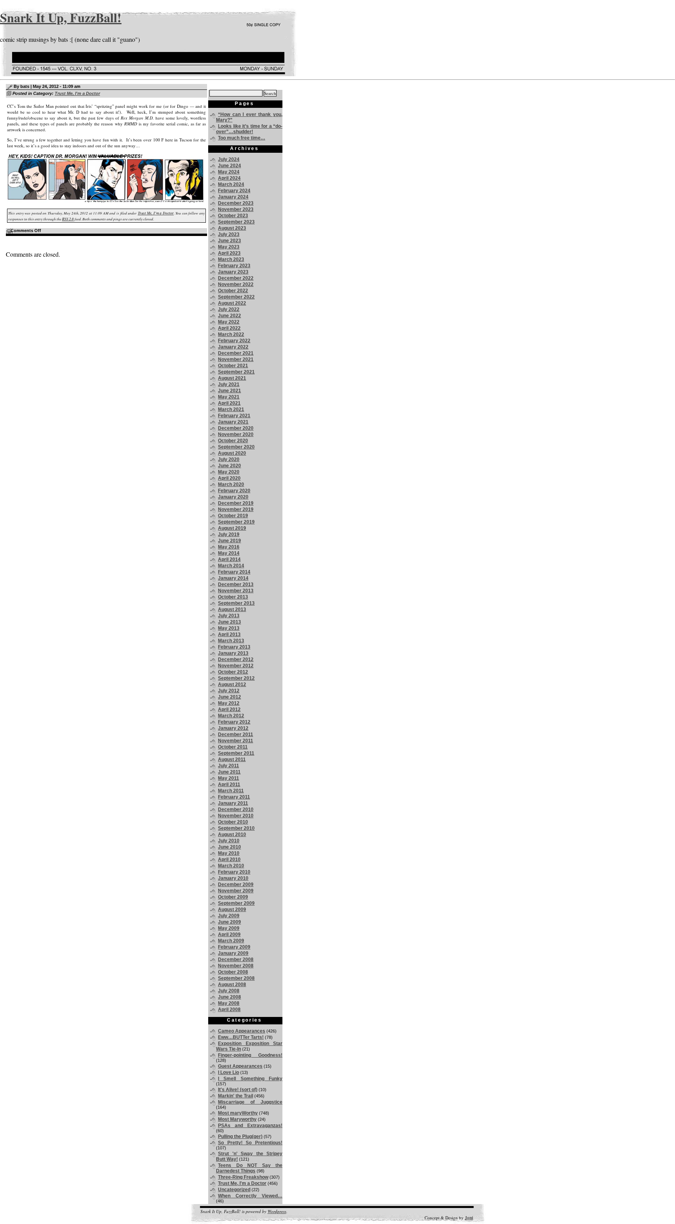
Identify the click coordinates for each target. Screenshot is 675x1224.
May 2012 (228, 703)
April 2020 (229, 478)
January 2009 (233, 953)
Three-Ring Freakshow (243, 1177)
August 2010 (232, 834)
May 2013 (228, 628)
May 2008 (228, 1003)
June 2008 (229, 997)
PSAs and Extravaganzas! (250, 1125)
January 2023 (233, 272)
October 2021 (233, 365)
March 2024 (231, 184)
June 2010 (229, 847)
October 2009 (233, 897)
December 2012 (236, 659)
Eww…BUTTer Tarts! (241, 1037)
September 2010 (236, 828)
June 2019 (229, 540)
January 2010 (233, 878)
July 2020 (228, 459)
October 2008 (233, 972)
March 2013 (231, 640)
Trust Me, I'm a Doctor (77, 93)
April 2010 (229, 859)
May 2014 (228, 553)
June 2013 (229, 622)
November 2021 (236, 359)
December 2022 (236, 278)
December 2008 (236, 959)
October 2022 (233, 290)
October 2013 (233, 597)
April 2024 (229, 178)
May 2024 (228, 172)
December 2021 (236, 353)
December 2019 (236, 503)
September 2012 (236, 678)
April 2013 (229, 634)
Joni (469, 1218)
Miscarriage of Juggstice (250, 1102)
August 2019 (232, 528)
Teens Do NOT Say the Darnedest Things (249, 1168)
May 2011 (228, 778)
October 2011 (233, 747)
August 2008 (232, 984)
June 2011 (229, 772)
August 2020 (232, 453)
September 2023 (236, 222)
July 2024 (228, 159)
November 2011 (235, 740)
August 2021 (232, 378)
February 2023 (234, 265)
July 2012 (228, 690)
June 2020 (229, 465)
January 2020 (233, 497)
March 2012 (231, 715)
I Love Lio (228, 1072)
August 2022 (232, 303)
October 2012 (233, 672)
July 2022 (228, 309)
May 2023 (228, 247)
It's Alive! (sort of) (237, 1089)
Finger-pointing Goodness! (250, 1055)
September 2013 (236, 603)
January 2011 (233, 803)
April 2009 (229, 934)
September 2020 (236, 447)
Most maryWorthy (238, 1113)
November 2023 (236, 209)
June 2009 (229, 922)
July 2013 (228, 615)
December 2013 (236, 584)
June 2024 (229, 165)
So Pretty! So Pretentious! (250, 1142)
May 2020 (228, 472)
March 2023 (231, 259)
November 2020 (236, 434)
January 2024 (233, 197)
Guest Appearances (240, 1066)
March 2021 (231, 409)
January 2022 (233, 347)
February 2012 (234, 722)
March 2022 (231, 334)
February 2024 (234, 190)
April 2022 (229, 328)
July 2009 (228, 915)
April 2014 (229, 559)
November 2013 (236, 590)
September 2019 (236, 522)
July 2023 (228, 234)
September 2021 (236, 372)
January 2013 (233, 653)
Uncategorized (234, 1189)
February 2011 (234, 797)
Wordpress (277, 1211)
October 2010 (233, 822)
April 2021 (229, 403)
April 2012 (229, 709)
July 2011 (228, 765)
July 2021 (228, 384)
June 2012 (229, 697)
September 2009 (236, 903)
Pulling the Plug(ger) (240, 1136)
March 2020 (231, 484)
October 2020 (233, 440)
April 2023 (229, 253)
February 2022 (234, 340)
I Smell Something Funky (250, 1078)
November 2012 (236, 665)
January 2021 (233, 422)
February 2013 (234, 647)
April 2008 (229, 1009)
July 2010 (228, 840)
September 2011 (236, 753)
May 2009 (228, 928)
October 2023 (233, 215)
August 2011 (232, 759)
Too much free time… (241, 138)
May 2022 (228, 322)
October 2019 (233, 515)
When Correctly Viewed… (250, 1196)
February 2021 (234, 415)
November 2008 (236, 965)
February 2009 (234, 947)
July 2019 (228, 534)
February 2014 (234, 572)
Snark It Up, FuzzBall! (60, 17)
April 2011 (229, 784)
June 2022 (229, 315)
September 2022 (236, 297)
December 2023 (236, 203)
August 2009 (232, 909)
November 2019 (236, 509)
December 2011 (235, 734)
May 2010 (228, 853)
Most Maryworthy (237, 1119)
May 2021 (228, 397)
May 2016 (228, 547)
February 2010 (234, 872)
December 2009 (236, 884)
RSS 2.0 (68, 219)
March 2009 (231, 940)
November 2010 (236, 815)
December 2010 (236, 809)
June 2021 (229, 390)
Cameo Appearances (241, 1031)
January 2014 (233, 578)
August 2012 (232, 684)
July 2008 (228, 990)
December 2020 (236, 428)
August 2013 (232, 609)
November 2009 (236, 890)
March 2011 (231, 790)
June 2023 (229, 240)
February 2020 (234, 490)
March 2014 (231, 565)
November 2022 (236, 284)
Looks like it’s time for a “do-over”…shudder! (249, 128)
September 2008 (236, 978)
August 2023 (232, 228)
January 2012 (233, 728)
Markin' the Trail (235, 1096)
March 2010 (231, 865)
